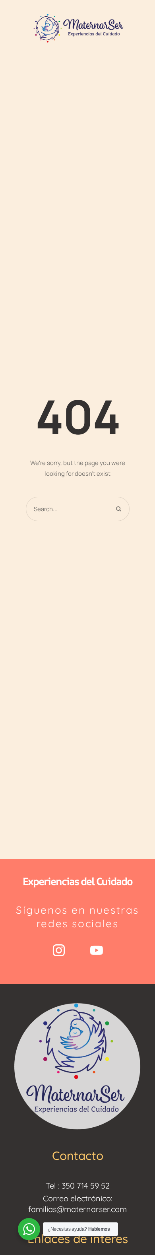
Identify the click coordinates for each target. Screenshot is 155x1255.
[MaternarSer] (77, 27)
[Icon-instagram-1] (59, 950)
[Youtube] (96, 950)
